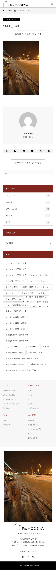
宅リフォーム (31, 346)
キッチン (31, 395)
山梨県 (46, 346)
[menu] (52, 4)
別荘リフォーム (27, 196)
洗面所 (30, 404)
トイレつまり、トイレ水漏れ (34, 293)
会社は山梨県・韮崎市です (17, 335)
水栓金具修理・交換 (14, 352)
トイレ (30, 399)
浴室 (29, 390)
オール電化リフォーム (15, 281)
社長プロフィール (34, 425)
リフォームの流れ (9, 395)
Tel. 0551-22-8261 (20, 545)
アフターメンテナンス (10, 399)
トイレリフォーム (13, 299)
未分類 (27, 222)
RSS (33, 557)
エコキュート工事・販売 (16, 269)
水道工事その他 (33, 408)
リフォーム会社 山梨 (15, 317)
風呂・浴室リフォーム (15, 364)
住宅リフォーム (12, 346)
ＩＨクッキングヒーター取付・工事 (21, 370)
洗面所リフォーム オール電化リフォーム (23, 358)
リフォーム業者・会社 (15, 329)
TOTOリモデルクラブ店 (16, 263)
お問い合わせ (32, 438)
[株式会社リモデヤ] (28, 529)
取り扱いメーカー (9, 408)
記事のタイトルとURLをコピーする (28, 34)
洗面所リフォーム (36, 352)
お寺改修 (27, 202)
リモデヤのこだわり (9, 390)
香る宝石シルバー (38, 364)
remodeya (28, 133)
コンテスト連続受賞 (34, 429)
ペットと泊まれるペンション (18, 305)
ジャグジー (10, 293)
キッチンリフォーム (39, 281)
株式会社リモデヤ (32, 565)
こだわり (6, 385)
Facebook (28, 557)
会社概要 (32, 415)
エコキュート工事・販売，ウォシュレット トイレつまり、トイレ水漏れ (27, 276)
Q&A (5, 415)
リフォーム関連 (27, 209)
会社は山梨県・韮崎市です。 (18, 341)
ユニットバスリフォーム (16, 311)
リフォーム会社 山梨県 (16, 323)
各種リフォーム (34, 385)
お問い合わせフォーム (28, 551)
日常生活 (27, 216)
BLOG (30, 433)
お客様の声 (6, 425)
